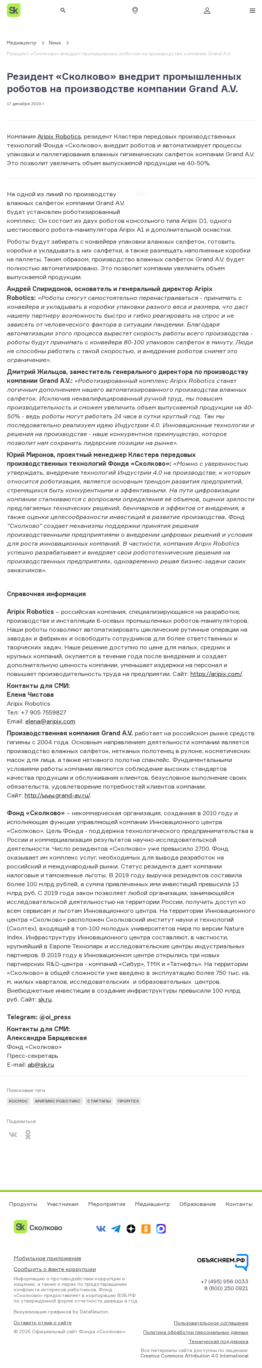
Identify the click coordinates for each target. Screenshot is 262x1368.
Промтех (128, 1101)
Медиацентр (152, 1204)
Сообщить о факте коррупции (55, 1269)
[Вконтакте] (13, 1134)
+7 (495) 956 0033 (224, 1281)
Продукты (23, 1204)
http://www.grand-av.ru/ (57, 795)
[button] (135, 10)
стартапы (99, 1101)
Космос (18, 1101)
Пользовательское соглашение (211, 1323)
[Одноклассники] (28, 1134)
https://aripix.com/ (216, 673)
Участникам (62, 1204)
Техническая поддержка (218, 1341)
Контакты (238, 1204)
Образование (197, 1204)
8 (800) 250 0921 (226, 1288)
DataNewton (94, 1311)
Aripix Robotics (59, 136)
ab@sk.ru (41, 1064)
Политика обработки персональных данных (195, 1332)
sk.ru (45, 999)
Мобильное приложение (47, 1258)
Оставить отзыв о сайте (43, 1322)
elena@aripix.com (50, 721)
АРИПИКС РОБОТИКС (58, 1101)
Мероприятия (106, 1204)
